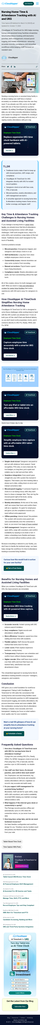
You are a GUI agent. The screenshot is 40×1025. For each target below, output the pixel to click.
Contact (22, 1018)
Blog (8, 1018)
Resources (15, 1018)
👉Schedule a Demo (14, 733)
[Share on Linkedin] (14, 66)
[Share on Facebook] (11, 66)
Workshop (30, 1018)
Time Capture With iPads (12, 847)
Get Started (28, 4)
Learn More (20, 993)
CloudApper (13, 57)
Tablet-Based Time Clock (12, 841)
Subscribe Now (20, 1006)
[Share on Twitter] (8, 66)
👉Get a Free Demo (13, 568)
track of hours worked (30, 524)
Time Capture (6, 23)
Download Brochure (22, 866)
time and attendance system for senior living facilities (18, 287)
